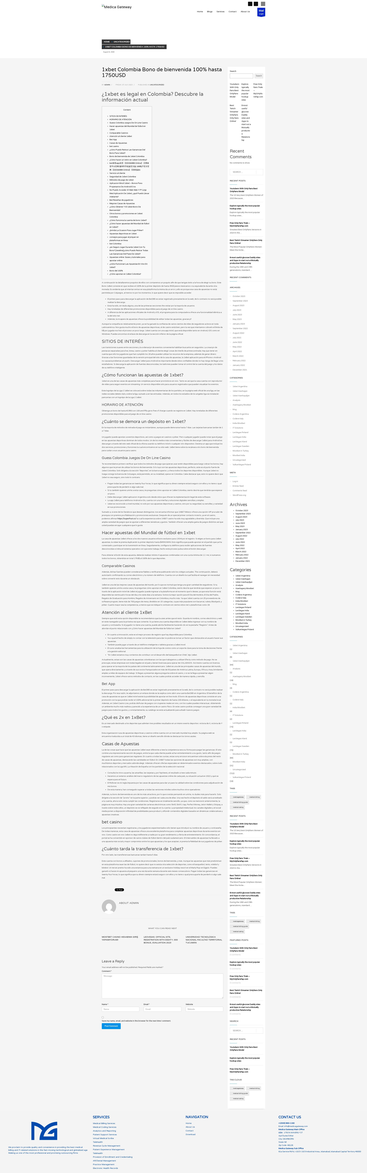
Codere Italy (238, 419)
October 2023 (239, 296)
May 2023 (237, 319)
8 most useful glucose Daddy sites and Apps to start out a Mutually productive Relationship (245, 260)
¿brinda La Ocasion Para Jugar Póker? (126, 230)
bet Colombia (115, 244)
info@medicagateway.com (296, 1126)
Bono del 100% (116, 271)
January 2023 (239, 324)
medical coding (238, 807)
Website (189, 1004)
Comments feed (240, 490)
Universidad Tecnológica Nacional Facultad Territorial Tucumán (204, 940)
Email (147, 1004)
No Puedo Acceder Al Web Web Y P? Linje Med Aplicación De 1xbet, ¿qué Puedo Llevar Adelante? (129, 193)
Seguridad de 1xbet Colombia (123, 177)
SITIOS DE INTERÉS (118, 116)
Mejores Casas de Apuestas (122, 203)
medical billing (254, 797)
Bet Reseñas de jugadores (121, 200)
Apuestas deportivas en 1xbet (123, 234)
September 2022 (240, 328)
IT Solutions (238, 428)
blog (235, 409)
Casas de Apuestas (118, 143)
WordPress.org (239, 495)
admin (107, 85)
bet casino (114, 146)
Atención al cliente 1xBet (121, 136)
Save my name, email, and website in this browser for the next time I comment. (136, 1021)
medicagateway (238, 797)
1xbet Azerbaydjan (241, 396)
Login (261, 12)
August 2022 (238, 333)
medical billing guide (240, 802)
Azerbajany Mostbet (242, 405)
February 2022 (239, 360)
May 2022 (237, 347)
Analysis (236, 400)
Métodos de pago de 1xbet (122, 180)
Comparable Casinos (119, 133)
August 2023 (238, 305)
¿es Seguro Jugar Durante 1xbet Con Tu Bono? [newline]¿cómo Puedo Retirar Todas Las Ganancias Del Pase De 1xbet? (129, 250)
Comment (107, 971)
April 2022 (237, 351)
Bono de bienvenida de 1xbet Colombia (127, 156)
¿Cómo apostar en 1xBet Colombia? (125, 274)
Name (105, 1004)
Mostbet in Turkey (241, 451)
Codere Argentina (241, 414)
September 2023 (240, 301)
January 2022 (239, 365)
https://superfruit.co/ (126, 518)
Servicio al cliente (117, 173)
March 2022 (238, 356)
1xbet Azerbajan (240, 391)
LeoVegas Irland (240, 442)
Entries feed (238, 486)
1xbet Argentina (240, 386)
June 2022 (237, 342)
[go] (259, 172)
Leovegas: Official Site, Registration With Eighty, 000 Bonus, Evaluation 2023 (161, 940)
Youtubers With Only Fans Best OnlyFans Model (234, 90)
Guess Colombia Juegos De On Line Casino (129, 123)
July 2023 (237, 310)
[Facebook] (250, 4)
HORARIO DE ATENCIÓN (121, 119)
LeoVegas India (239, 437)
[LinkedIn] (256, 4)
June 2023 (237, 315)
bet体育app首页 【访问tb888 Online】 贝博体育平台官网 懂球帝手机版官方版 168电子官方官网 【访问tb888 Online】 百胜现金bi (129, 166)
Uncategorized (157, 85)
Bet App (113, 139)
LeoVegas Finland (240, 432)
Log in (235, 481)
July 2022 (237, 338)
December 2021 (240, 370)
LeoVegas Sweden (241, 446)
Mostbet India (239, 455)
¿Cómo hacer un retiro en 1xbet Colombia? (128, 160)
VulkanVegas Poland (242, 464)
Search (233, 71)
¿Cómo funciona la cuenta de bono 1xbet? (128, 220)
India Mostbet (239, 423)
